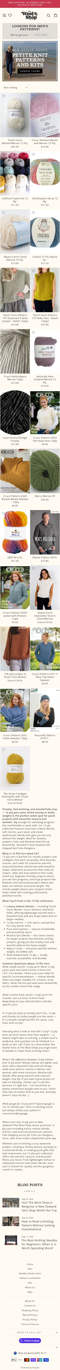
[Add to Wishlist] (3, 96)
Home (30, 1264)
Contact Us (30, 1305)
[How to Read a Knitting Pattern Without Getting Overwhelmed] (10, 1221)
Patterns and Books (30, 1278)
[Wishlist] (10, 15)
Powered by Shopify (30, 1368)
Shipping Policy (30, 1310)
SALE (30, 1292)
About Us (30, 1287)
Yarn (30, 1268)
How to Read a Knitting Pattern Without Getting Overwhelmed (38, 1225)
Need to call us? (29, 1332)
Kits (30, 1282)
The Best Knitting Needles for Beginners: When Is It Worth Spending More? (39, 1244)
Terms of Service (30, 1324)
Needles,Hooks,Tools (30, 1273)
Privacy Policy (30, 1319)
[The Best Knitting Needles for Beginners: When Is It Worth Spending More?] (10, 1240)
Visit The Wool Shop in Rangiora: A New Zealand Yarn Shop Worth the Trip (39, 1206)
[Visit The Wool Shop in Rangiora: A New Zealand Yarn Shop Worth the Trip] (10, 1202)
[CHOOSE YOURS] (30, 61)
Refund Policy (30, 1314)
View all (30, 1191)
